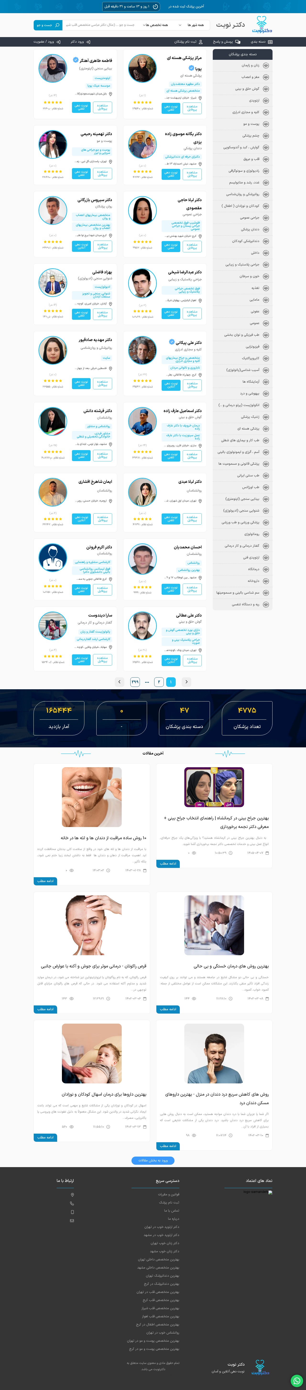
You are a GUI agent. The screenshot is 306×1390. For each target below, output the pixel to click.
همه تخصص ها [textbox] (157, 25)
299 (135, 682)
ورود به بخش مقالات (153, 1160)
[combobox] (192, 25)
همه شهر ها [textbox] (196, 25)
